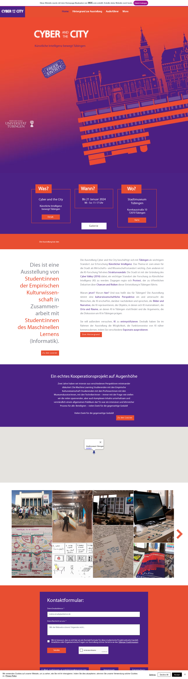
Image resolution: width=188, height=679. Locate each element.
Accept (177, 674)
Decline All (164, 674)
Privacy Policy (11, 676)
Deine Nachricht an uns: (56, 621)
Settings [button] (152, 674)
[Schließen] (184, 674)
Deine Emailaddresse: (55, 609)
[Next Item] (182, 534)
